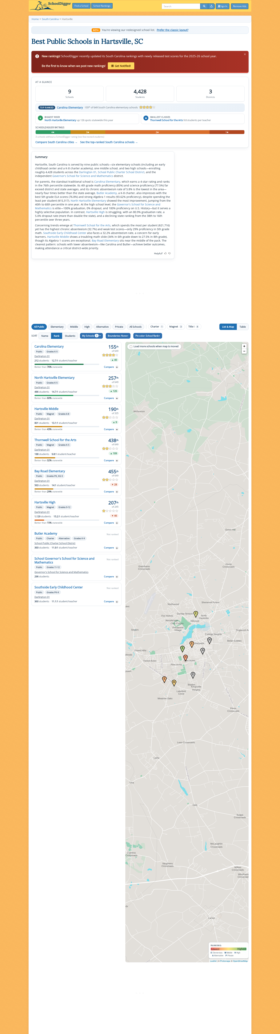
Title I (193, 326)
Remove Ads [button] (239, 6)
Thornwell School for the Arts (166, 120)
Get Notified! (123, 66)
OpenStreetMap (240, 960)
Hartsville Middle (58, 236)
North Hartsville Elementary (60, 120)
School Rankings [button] (101, 5)
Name (44, 336)
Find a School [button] (81, 5)
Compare (109, 366)
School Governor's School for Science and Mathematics (64, 560)
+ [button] (244, 346)
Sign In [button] (223, 6)
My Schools (89, 335)
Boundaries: (117, 335)
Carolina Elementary (70, 107)
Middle (74, 326)
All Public (39, 326)
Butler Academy (107, 193)
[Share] (211, 6)
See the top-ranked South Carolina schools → (109, 142)
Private (119, 326)
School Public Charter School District (121, 172)
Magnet (175, 326)
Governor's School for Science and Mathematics (82, 176)
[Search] (204, 6)
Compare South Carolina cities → (56, 142)
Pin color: (146, 335)
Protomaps (225, 960)
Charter (156, 326)
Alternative (102, 326)
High (87, 326)
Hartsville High (95, 212)
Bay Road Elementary (105, 240)
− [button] (244, 351)
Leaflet (213, 960)
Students (70, 336)
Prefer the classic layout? (172, 30)
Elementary (57, 326)
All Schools (136, 326)
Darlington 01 (87, 172)
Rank (56, 336)
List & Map (228, 326)
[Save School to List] (116, 367)
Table (243, 326)
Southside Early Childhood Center (64, 233)
